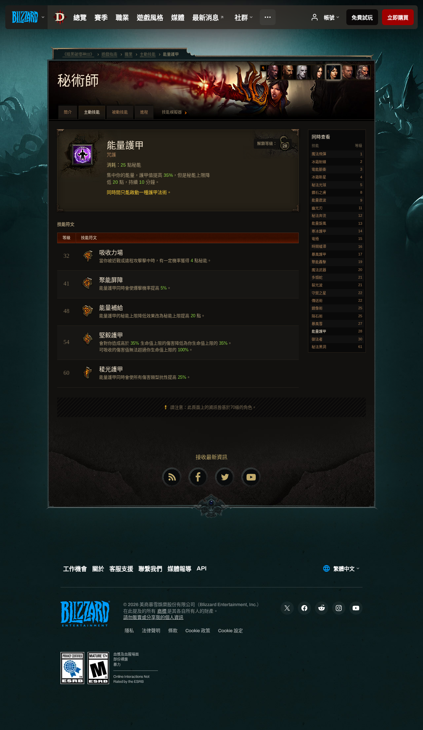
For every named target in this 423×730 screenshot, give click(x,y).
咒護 (111, 154)
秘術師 (78, 81)
